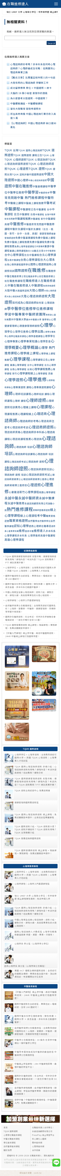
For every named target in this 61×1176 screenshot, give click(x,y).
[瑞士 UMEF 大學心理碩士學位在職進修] (44, 684)
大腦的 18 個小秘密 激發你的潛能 (29, 93)
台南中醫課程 (13, 260)
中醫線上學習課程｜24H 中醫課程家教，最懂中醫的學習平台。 (36, 1065)
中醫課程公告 (28, 209)
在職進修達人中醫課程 (28, 285)
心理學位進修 (20, 331)
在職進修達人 (18, 3)
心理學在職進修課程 (16, 336)
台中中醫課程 (49, 251)
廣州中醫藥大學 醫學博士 (38, 319)
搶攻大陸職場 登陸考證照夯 (25, 108)
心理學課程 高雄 (44, 373)
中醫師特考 (44, 193)
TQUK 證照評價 (20, 174)
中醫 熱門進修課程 (30, 197)
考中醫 (41, 515)
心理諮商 (40, 414)
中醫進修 (17, 224)
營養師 (36, 510)
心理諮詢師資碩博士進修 (34, 479)
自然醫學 (32, 521)
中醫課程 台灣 (42, 214)
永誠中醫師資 (28, 498)
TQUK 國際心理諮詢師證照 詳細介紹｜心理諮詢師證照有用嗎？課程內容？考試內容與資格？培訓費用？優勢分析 (36, 769)
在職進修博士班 (18, 276)
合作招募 (36, 1150)
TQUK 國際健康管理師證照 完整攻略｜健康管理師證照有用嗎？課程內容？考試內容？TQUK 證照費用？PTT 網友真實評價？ (30, 559)
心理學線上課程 (28, 353)
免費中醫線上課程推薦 (17, 242)
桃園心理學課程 (47, 492)
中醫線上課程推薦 (34, 203)
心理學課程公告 (39, 360)
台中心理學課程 (14, 254)
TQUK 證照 (37, 168)
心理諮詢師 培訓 (23, 447)
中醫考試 (50, 203)
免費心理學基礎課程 (24, 246)
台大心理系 (47, 259)
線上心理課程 (28, 515)
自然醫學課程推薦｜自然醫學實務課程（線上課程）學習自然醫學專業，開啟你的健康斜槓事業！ (36, 1090)
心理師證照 (36, 400)
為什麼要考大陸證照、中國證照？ (29, 98)
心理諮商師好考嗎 (27, 421)
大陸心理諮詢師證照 (34, 296)
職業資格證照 (18, 520)
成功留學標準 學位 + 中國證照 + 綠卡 (31, 87)
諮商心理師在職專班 (40, 526)
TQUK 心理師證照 (15, 159)
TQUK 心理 (48, 155)
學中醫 (12, 309)
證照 (53, 526)
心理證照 (34, 485)
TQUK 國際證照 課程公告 (27, 155)
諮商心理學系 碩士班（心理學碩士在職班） (25, 965)
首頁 (6, 1127)
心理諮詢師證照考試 (38, 474)
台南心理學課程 (30, 259)
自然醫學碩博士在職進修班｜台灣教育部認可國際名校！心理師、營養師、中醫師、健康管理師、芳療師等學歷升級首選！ (30, 608)
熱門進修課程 (20, 509)
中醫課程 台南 (27, 214)
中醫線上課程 (16, 203)
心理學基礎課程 (34, 336)
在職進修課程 (15, 281)
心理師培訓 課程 (40, 394)
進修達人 (40, 530)
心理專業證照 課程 (21, 387)
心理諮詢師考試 (18, 461)
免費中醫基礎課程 (25, 238)
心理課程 (44, 407)
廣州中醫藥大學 (17, 319)
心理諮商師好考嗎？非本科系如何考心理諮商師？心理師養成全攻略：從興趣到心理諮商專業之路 (32, 68)
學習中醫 (11, 314)
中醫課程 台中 (44, 209)
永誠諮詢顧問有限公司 (36, 503)
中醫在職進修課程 (12, 1138)
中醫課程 (12, 209)
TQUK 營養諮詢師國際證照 (28, 838)
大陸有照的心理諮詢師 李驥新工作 (29, 82)
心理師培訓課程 (22, 394)
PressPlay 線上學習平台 (43, 1135)
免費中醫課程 (37, 242)
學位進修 (25, 309)
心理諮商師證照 (41, 427)
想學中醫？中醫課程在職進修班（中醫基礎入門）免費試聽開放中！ (36, 1101)
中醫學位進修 (15, 192)
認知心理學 (21, 526)
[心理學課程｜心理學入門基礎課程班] (44, 657)
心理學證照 (14, 380)
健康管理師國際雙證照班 (27, 802)
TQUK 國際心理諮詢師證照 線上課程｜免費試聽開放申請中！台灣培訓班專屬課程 (36, 816)
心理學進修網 (38, 1146)
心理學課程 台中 (23, 365)
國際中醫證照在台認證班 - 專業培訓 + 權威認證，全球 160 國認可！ (36, 1005)
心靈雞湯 (14, 492)
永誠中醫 (11, 498)
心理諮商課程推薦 (20, 439)
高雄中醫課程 (47, 535)
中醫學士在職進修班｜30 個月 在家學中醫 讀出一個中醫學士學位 (36, 1041)
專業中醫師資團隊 (32, 314)
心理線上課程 (28, 407)
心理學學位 (49, 336)
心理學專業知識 (28, 341)
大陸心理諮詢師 (14, 297)
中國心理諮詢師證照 (37, 180)
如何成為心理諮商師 (24, 302)
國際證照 (21, 270)
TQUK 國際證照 (11, 1131)
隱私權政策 (49, 1155)
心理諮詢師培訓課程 (24, 454)
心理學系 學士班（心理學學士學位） (32, 943)
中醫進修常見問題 (34, 224)
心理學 (46, 325)
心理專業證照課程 (41, 387)
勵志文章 (38, 251)
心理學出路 (35, 331)
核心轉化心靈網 (39, 1138)
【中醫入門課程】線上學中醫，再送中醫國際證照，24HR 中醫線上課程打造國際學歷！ (30, 635)
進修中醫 (29, 531)
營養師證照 (44, 510)
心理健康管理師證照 (28, 326)
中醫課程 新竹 (38, 219)
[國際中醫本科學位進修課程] (16, 684)
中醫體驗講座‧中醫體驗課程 (26, 103)
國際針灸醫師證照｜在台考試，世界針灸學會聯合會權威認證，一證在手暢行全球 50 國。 (30, 618)
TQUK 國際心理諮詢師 (30, 150)
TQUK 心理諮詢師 (37, 159)
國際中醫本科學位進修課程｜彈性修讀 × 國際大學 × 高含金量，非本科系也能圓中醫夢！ (31, 585)
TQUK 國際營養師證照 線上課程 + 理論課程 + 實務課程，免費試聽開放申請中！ (31, 626)
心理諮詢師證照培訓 (40, 469)
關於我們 (8, 1150)
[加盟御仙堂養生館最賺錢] (30, 1122)
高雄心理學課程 (14, 539)
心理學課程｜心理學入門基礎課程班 (22, 600)
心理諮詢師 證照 (35, 461)
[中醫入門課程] (16, 710)
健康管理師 (45, 233)
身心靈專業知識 (12, 531)
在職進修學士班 (33, 276)
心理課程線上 (26, 414)
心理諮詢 (36, 439)
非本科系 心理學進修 (28, 535)
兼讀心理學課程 (18, 251)
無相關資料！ (17, 21)
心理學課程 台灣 (23, 369)
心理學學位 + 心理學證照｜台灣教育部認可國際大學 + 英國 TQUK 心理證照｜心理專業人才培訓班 (30, 569)
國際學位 (25, 264)
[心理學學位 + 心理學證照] (16, 657)
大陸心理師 (36, 290)
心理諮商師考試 (19, 427)
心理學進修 (35, 379)
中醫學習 (31, 192)
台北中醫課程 (31, 255)
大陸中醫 (10, 290)
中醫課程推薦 (23, 218)
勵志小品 (30, 251)
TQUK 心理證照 (18, 168)
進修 (22, 530)
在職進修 (37, 270)
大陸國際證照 (22, 290)
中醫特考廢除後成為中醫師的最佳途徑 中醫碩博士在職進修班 (36, 1053)
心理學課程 (19, 359)
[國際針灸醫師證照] (16, 732)
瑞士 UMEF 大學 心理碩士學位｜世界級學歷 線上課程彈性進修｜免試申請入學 (36, 897)
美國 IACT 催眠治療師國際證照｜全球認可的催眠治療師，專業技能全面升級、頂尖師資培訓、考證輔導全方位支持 (36, 973)
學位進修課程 (43, 309)
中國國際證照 (36, 174)
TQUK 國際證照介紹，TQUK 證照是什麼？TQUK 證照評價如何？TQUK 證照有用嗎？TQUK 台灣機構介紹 (36, 829)
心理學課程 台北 (40, 365)
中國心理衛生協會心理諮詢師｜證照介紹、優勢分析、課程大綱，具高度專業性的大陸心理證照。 (29, 594)
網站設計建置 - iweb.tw (31, 1172)
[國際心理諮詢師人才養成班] (44, 710)
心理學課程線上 (26, 373)
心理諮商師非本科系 (32, 432)
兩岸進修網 (37, 1142)
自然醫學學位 (44, 521)
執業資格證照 (49, 286)
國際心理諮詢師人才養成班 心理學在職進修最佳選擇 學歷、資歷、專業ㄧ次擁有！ (36, 933)
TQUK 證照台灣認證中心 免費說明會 (32, 790)
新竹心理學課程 (29, 492)
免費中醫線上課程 (46, 238)
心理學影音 (44, 341)
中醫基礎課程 (40, 186)
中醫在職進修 (22, 186)
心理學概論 (28, 347)
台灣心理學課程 (13, 264)
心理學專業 (11, 341)
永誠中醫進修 (16, 503)
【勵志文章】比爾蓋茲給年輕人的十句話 (32, 77)
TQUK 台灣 (11, 150)
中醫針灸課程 (18, 229)
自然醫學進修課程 (12, 1146)
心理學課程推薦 (41, 369)
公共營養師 (39, 246)
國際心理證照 (38, 264)
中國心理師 (21, 180)
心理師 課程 (19, 401)
